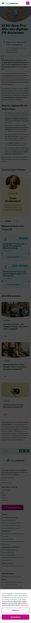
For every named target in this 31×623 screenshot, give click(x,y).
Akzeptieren (15, 617)
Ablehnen (15, 610)
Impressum (24, 605)
